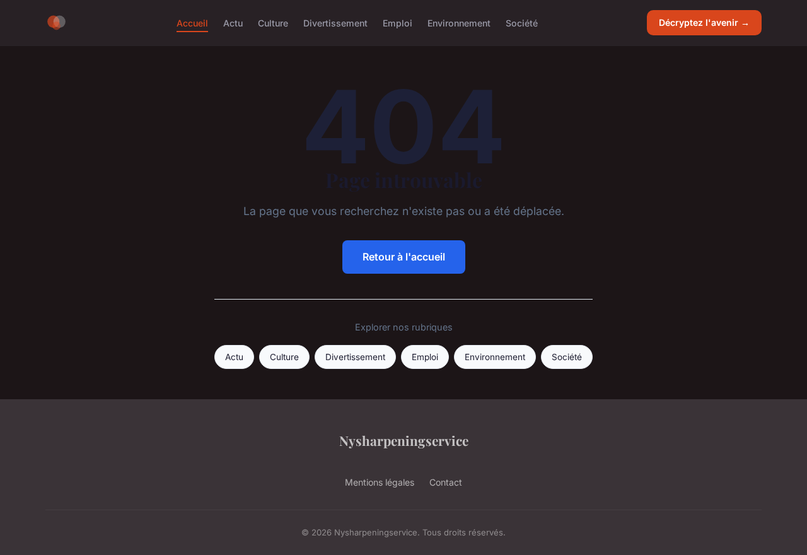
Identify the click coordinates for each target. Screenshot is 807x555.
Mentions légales (379, 482)
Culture (273, 22)
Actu (233, 22)
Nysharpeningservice (403, 440)
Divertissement (335, 22)
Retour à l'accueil (404, 256)
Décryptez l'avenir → (704, 22)
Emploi (397, 22)
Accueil (192, 22)
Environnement (459, 22)
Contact (445, 482)
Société (522, 22)
